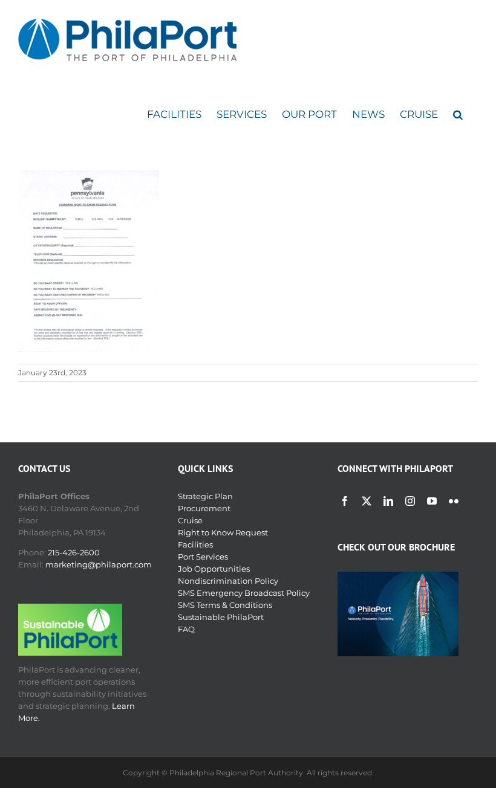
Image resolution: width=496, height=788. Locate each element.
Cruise (190, 520)
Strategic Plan (205, 496)
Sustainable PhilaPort (221, 617)
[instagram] (410, 501)
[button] (458, 114)
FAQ (186, 629)
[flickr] (453, 501)
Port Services (203, 556)
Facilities (195, 544)
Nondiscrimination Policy (228, 581)
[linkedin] (388, 501)
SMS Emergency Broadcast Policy (244, 593)
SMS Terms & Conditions (225, 605)
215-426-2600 (74, 552)
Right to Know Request (223, 532)
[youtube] (432, 501)
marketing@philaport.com (98, 564)
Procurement (204, 508)
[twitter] (366, 501)
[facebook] (345, 501)
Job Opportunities (214, 568)
